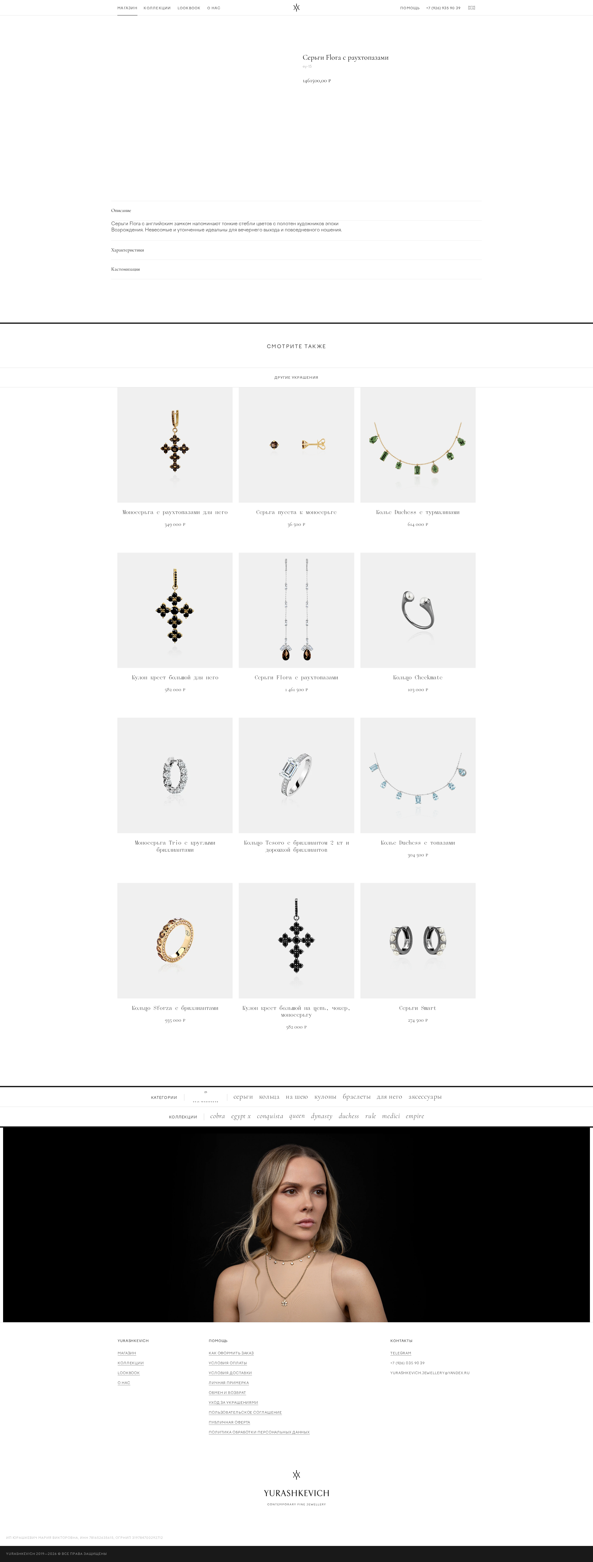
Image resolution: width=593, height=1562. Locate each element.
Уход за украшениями (233, 1403)
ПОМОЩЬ (218, 1341)
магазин (127, 1353)
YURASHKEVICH (133, 1341)
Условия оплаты (228, 1363)
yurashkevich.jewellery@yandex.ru (430, 1373)
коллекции (131, 1363)
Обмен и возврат (227, 1393)
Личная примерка (229, 1383)
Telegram (400, 1353)
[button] (389, 101)
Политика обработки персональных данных (259, 1432)
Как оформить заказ (231, 1353)
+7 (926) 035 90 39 (407, 1363)
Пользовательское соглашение (245, 1413)
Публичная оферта (229, 1423)
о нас (124, 1383)
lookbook (129, 1373)
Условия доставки (230, 1373)
